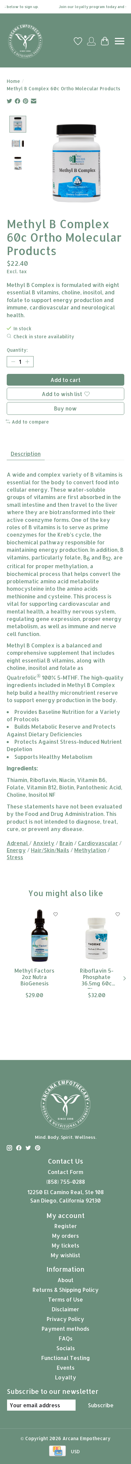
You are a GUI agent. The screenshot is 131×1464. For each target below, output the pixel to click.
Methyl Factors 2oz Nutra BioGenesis (34, 977)
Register (65, 1225)
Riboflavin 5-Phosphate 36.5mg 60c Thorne (97, 978)
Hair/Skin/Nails (50, 849)
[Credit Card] (57, 1451)
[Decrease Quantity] (13, 361)
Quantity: (17, 350)
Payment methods (65, 1328)
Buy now (65, 408)
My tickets (65, 1245)
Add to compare (30, 422)
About (65, 1279)
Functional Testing (65, 1357)
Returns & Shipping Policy (66, 1289)
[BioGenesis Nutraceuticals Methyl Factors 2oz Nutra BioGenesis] (34, 935)
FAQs (66, 1338)
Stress (15, 857)
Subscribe (101, 1405)
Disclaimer (65, 1309)
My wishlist (65, 1255)
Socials (65, 1348)
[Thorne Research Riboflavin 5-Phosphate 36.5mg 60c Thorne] (96, 935)
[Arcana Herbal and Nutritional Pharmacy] (25, 41)
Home (13, 81)
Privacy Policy (65, 1318)
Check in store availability (43, 336)
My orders (65, 1235)
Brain (66, 842)
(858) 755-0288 (65, 1181)
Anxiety (43, 842)
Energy (16, 849)
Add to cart (65, 379)
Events (66, 1367)
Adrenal (18, 842)
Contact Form (65, 1171)
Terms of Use (65, 1299)
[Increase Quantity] (27, 361)
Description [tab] (26, 453)
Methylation (90, 849)
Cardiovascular (98, 842)
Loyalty (65, 1377)
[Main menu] (119, 41)
